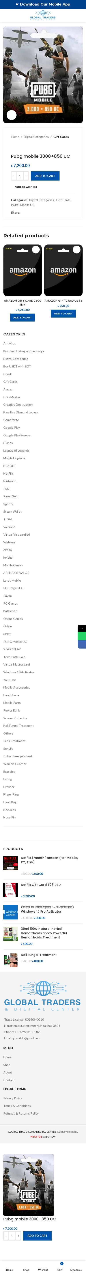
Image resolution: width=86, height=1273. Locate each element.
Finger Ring (11, 794)
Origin (7, 626)
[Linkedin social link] (38, 213)
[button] (22, 318)
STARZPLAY (12, 649)
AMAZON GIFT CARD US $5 (63, 301)
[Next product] (24, 146)
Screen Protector (15, 718)
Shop (6, 1065)
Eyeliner (8, 787)
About (7, 1072)
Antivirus (9, 343)
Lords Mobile (12, 580)
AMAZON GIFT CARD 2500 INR (22, 303)
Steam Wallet (12, 511)
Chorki (7, 374)
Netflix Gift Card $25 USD (41, 885)
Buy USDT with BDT (17, 366)
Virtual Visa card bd (16, 534)
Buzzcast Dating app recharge (23, 351)
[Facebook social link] (23, 213)
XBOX (7, 550)
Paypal (7, 595)
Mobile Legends (14, 458)
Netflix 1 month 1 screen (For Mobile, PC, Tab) (49, 860)
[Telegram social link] (44, 213)
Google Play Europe (16, 435)
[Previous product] (13, 146)
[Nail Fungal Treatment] (10, 960)
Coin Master (11, 397)
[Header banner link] (36, 4)
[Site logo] (43, 15)
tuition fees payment (17, 756)
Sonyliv (8, 748)
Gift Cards (61, 137)
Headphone (11, 695)
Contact (9, 1080)
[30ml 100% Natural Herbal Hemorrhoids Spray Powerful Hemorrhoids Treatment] (10, 936)
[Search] (81, 15)
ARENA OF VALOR (16, 573)
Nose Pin (9, 817)
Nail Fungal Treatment (18, 725)
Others (8, 733)
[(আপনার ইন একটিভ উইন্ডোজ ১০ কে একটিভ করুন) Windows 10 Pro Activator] (10, 912)
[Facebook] (82, 644)
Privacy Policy (12, 1098)
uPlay (7, 634)
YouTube (9, 680)
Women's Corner (14, 764)
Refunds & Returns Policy (21, 1113)
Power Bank (11, 710)
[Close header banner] (80, 4)
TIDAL (8, 519)
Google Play (11, 427)
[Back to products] (19, 146)
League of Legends (16, 450)
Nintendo (9, 481)
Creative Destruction (18, 404)
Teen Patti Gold (14, 657)
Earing (7, 779)
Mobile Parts (12, 702)
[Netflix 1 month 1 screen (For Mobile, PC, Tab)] (10, 866)
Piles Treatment (14, 741)
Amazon (8, 389)
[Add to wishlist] (36, 249)
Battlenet (10, 611)
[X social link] (28, 213)
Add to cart (45, 176)
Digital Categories (36, 137)
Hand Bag (10, 802)
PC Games (10, 603)
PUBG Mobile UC (23, 205)
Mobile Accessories (16, 687)
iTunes (8, 443)
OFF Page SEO (13, 588)
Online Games (13, 618)
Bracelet (9, 771)
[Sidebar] (5, 1148)
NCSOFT (9, 466)
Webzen (9, 542)
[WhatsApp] (82, 636)
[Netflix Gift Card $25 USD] (10, 890)
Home (15, 137)
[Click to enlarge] (12, 115)
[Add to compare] (8, 1246)
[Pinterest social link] (33, 213)
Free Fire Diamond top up (20, 412)
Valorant (9, 527)
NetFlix (8, 473)
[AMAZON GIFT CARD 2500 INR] (22, 270)
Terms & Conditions (17, 1105)
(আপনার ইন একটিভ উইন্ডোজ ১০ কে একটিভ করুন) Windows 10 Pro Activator (47, 909)
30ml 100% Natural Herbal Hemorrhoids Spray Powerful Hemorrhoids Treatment (44, 933)
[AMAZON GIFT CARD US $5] (63, 270)
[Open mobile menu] (5, 15)
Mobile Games (13, 565)
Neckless (9, 810)
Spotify (8, 504)
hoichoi (8, 557)
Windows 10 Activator (18, 672)
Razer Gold (10, 496)
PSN (6, 489)
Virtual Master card (16, 664)
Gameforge (11, 420)
